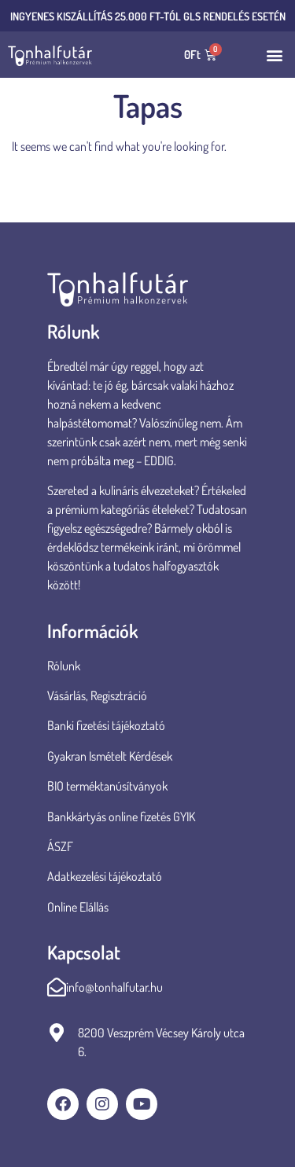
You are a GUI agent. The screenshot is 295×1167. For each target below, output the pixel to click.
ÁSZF (60, 846)
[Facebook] (63, 1104)
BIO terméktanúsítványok (108, 786)
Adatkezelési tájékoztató (104, 876)
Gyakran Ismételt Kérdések (109, 756)
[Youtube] (141, 1104)
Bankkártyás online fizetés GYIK (121, 816)
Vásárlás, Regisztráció (97, 695)
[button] (274, 55)
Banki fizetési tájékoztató (106, 725)
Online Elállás (78, 907)
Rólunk (63, 665)
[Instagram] (102, 1104)
